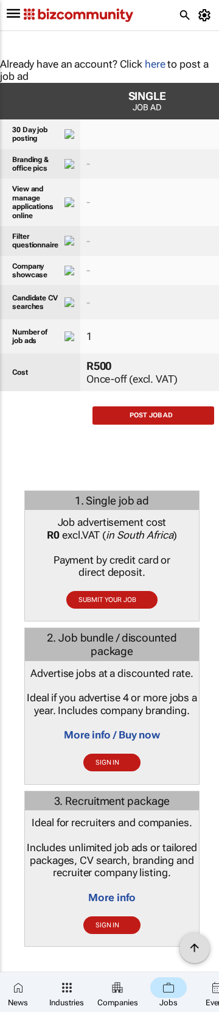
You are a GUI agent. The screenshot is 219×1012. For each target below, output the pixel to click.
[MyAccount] (206, 15)
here (155, 64)
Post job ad (151, 415)
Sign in (107, 762)
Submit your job (107, 600)
